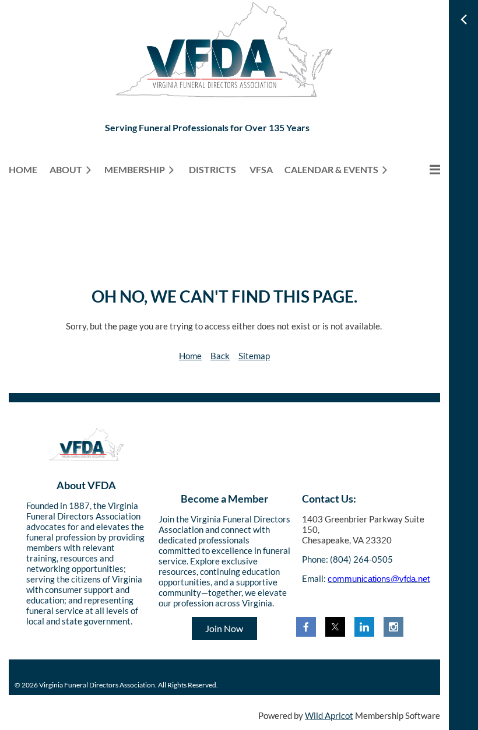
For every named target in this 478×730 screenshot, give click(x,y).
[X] (335, 627)
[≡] (422, 169)
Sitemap (254, 355)
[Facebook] (306, 627)
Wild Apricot (329, 715)
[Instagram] (393, 627)
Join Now (224, 628)
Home (190, 355)
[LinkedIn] (364, 627)
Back (220, 355)
